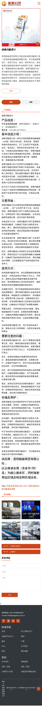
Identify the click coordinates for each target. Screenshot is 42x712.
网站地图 (24, 651)
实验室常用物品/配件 (29, 671)
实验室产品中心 (8, 636)
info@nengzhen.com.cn (16, 615)
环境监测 (10, 486)
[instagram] (18, 621)
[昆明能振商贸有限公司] (17, 3)
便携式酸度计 (34, 486)
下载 (22, 641)
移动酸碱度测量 (8, 489)
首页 (3, 631)
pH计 (25, 486)
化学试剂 (5, 661)
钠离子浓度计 (15, 546)
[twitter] (8, 621)
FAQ (3, 646)
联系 (3, 651)
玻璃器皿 (24, 661)
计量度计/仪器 (7, 671)
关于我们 (24, 646)
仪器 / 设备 (6, 667)
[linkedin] (13, 621)
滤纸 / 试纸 (25, 667)
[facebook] (3, 621)
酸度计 (13, 552)
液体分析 (19, 486)
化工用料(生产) (26, 631)
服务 (3, 641)
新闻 (22, 636)
